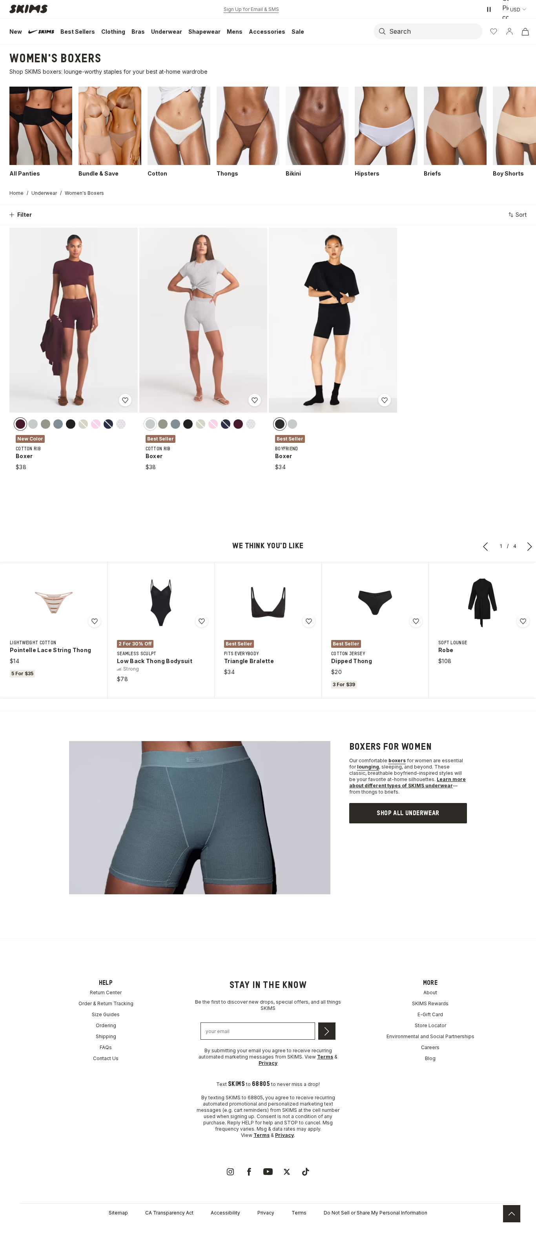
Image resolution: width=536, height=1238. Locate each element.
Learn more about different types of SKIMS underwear (407, 782)
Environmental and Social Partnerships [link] (430, 1036)
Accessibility (225, 1213)
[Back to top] (511, 1213)
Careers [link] (430, 1047)
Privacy (265, 1213)
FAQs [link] (106, 1047)
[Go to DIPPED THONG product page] (375, 603)
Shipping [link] (106, 1036)
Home (16, 193)
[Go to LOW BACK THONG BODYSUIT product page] (161, 603)
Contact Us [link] (106, 1058)
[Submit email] (326, 1031)
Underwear (44, 193)
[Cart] (525, 31)
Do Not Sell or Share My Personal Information (375, 1213)
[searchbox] (435, 31)
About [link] (430, 992)
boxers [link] (397, 760)
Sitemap (118, 1213)
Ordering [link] (106, 1025)
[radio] (20, 424)
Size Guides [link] (106, 1014)
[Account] (509, 31)
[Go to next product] (529, 546)
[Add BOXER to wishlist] (125, 400)
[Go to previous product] (485, 546)
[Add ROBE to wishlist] (523, 621)
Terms (299, 1213)
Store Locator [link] (430, 1025)
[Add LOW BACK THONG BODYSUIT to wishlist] (201, 621)
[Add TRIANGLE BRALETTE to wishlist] (309, 621)
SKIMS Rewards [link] (430, 1003)
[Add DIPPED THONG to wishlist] (416, 621)
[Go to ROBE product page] (482, 603)
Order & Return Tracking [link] (105, 1003)
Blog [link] (430, 1058)
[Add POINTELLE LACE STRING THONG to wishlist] (94, 621)
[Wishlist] (493, 31)
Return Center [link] (106, 992)
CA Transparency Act (169, 1213)
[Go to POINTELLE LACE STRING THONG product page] (54, 603)
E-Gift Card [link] (430, 1014)
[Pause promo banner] (489, 9)
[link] (408, 813)
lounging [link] (368, 767)
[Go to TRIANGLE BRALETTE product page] (268, 603)
